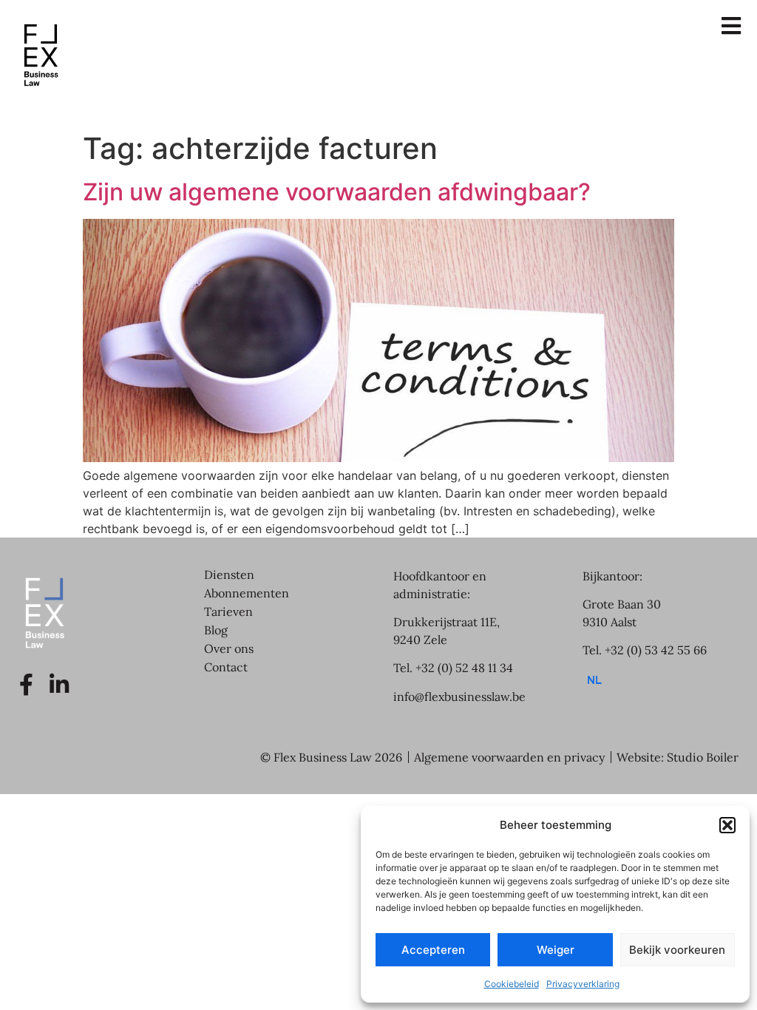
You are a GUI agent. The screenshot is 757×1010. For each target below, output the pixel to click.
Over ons (229, 648)
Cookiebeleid (511, 983)
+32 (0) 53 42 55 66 (656, 650)
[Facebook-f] (26, 685)
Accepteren (433, 950)
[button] (727, 825)
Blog (216, 630)
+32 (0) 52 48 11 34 (464, 667)
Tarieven (228, 611)
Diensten (229, 574)
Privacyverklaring (582, 983)
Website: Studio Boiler (678, 757)
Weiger (555, 950)
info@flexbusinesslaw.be (459, 696)
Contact (226, 667)
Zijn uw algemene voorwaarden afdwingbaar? (337, 191)
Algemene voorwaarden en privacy (509, 757)
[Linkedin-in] (59, 685)
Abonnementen (246, 593)
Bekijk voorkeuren (677, 950)
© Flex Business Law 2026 (331, 757)
